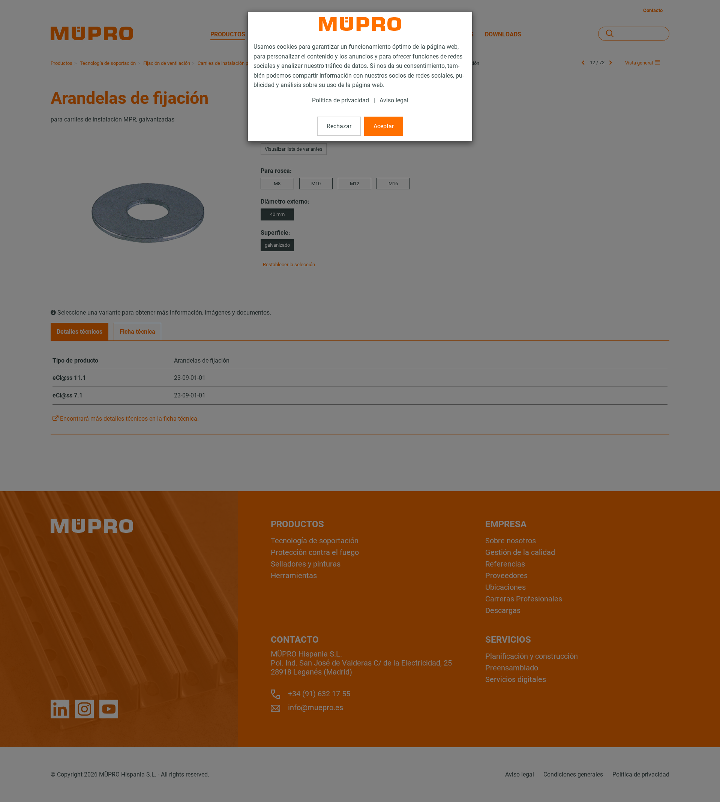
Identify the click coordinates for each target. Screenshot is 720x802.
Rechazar (339, 126)
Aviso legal (394, 100)
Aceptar (384, 126)
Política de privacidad (340, 100)
